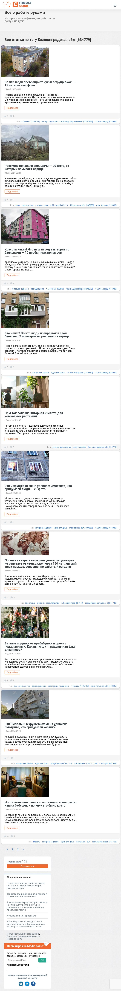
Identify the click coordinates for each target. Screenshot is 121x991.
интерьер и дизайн (20, 288)
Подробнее (12, 107)
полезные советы (22, 686)
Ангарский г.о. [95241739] (85, 763)
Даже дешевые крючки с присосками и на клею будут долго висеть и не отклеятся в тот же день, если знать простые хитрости (27, 906)
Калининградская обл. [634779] (102, 447)
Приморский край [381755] (104, 841)
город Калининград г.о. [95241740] (100, 603)
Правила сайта (15, 938)
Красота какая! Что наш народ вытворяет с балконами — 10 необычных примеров (37, 251)
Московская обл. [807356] (82, 205)
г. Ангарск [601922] (107, 763)
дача (17, 205)
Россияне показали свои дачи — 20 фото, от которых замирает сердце (37, 167)
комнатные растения (61, 447)
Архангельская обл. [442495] (103, 686)
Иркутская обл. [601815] (61, 763)
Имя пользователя (18, 964)
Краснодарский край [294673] (79, 288)
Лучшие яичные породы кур (21, 915)
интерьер (80, 841)
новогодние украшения (58, 686)
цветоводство (79, 447)
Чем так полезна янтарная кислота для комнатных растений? (34, 414)
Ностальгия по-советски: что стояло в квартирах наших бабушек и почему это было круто (41, 804)
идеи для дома (37, 288)
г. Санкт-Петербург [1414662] (80, 372)
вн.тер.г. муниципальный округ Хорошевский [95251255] (67, 121)
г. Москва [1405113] (31, 121)
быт (88, 841)
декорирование (39, 686)
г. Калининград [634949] (105, 121)
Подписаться (27, 866)
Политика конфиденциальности (23, 936)
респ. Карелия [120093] (106, 205)
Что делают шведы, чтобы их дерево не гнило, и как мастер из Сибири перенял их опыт (26, 886)
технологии (30, 603)
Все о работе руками (25, 12)
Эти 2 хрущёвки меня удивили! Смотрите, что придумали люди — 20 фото (38, 487)
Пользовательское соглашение (23, 933)
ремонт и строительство (48, 603)
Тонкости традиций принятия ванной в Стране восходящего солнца (27, 895)
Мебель (36, 841)
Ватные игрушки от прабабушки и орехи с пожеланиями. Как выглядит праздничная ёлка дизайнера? (40, 646)
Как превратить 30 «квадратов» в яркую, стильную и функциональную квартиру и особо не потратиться (26, 924)
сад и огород (27, 205)
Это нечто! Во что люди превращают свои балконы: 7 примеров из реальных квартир (37, 334)
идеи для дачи (41, 205)
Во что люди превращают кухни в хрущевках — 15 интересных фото (40, 83)
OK (42, 960)
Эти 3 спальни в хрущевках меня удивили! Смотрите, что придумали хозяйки (36, 725)
